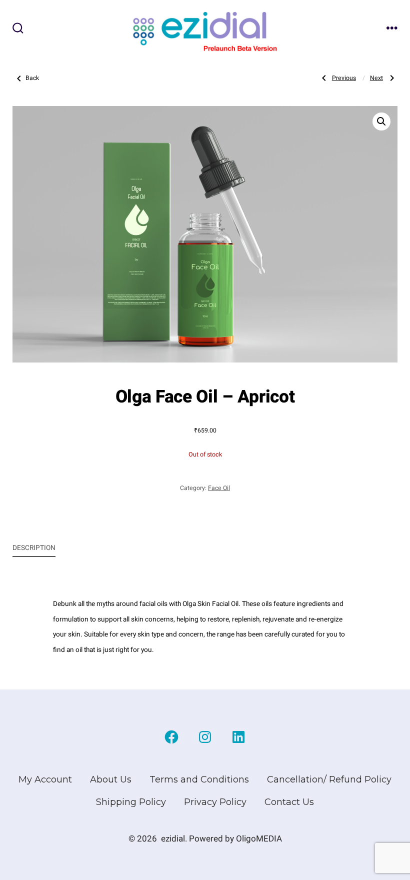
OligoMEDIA (259, 838)
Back (32, 78)
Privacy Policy (215, 802)
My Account (45, 779)
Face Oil (219, 488)
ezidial (173, 838)
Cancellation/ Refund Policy (329, 779)
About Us (111, 779)
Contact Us (289, 802)
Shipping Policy (131, 802)
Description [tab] (34, 548)
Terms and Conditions (199, 779)
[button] (381, 121)
